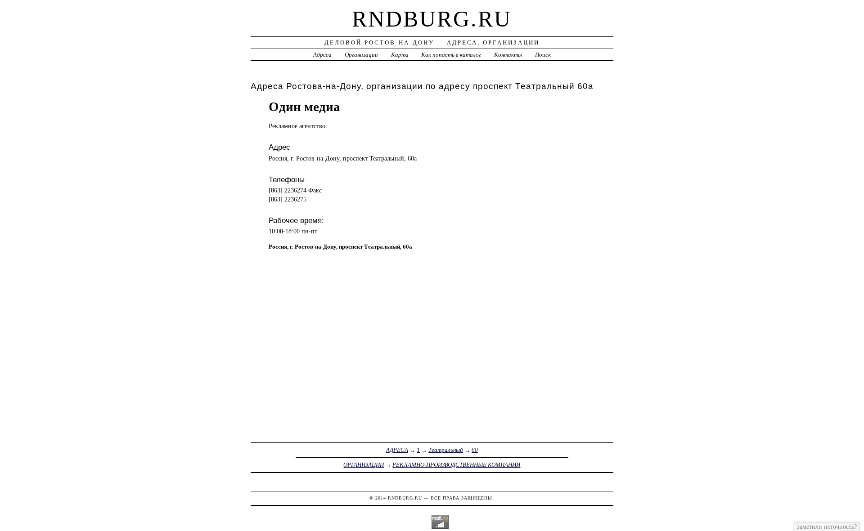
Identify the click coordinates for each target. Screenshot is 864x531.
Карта (400, 54)
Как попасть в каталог (451, 54)
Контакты (508, 54)
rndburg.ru (432, 18)
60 (475, 449)
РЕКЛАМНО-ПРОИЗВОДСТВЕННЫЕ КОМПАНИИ (456, 464)
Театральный (445, 449)
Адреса (322, 54)
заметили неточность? (827, 526)
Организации (361, 54)
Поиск (543, 54)
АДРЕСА (397, 449)
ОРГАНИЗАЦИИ (363, 464)
